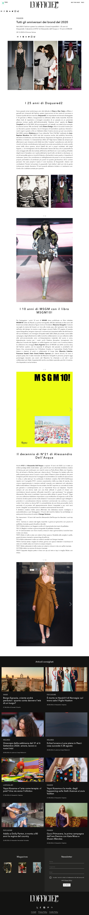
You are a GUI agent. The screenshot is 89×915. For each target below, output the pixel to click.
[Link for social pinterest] (48, 908)
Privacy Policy (68, 880)
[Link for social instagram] (44, 908)
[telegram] (18, 11)
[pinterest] (7, 11)
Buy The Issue (75, 2)
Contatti (33, 912)
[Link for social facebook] (40, 908)
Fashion (19, 18)
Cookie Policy (53, 912)
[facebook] (4, 11)
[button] (70, 260)
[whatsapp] (15, 11)
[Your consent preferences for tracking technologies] (3, 3)
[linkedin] (9, 11)
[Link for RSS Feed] (52, 908)
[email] (1, 11)
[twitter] (12, 11)
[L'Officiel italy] (44, 5)
